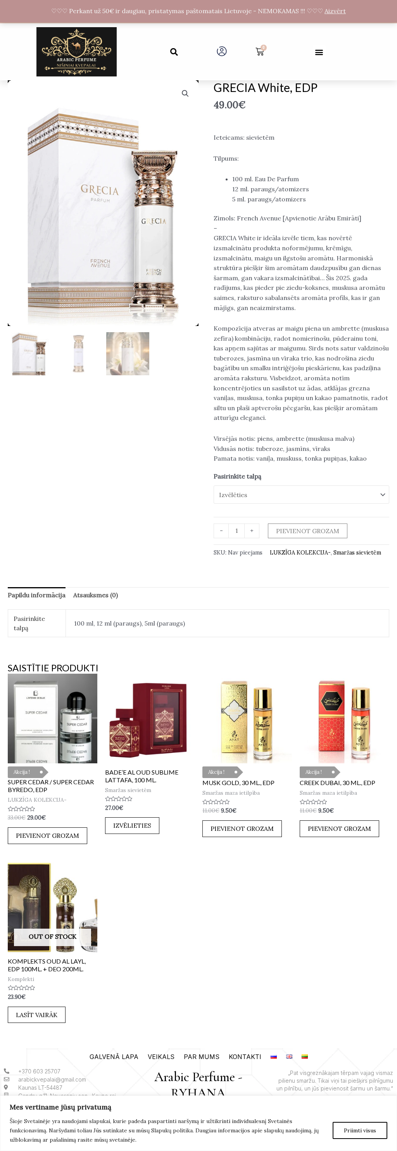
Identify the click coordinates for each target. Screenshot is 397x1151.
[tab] (37, 595)
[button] (174, 52)
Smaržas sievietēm (357, 552)
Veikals (161, 1057)
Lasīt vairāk (36, 1015)
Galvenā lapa (114, 1057)
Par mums (201, 1057)
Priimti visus (360, 1130)
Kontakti (245, 1057)
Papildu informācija (37, 595)
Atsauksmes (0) (95, 595)
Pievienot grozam (307, 531)
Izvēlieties (132, 825)
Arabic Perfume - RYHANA (198, 1085)
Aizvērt (335, 11)
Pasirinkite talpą (237, 476)
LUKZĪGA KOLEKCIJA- (300, 552)
